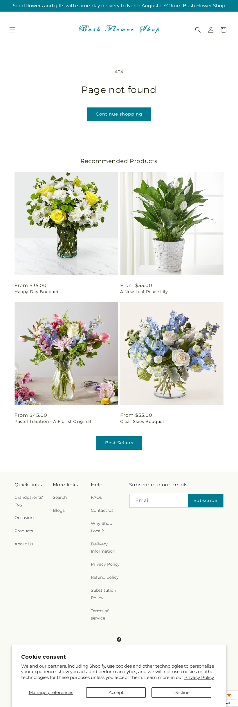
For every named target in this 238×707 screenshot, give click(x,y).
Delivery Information (103, 547)
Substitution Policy (103, 594)
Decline (181, 692)
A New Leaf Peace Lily (144, 291)
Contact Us (102, 510)
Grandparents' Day (29, 501)
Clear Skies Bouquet (142, 421)
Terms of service (100, 614)
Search (60, 497)
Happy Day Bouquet (37, 291)
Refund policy (105, 577)
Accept (116, 692)
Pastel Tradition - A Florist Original (53, 421)
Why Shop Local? (101, 527)
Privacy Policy (199, 677)
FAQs (96, 497)
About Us (24, 544)
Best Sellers (119, 442)
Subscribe (205, 500)
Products (24, 531)
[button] (12, 29)
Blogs (59, 510)
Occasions (25, 517)
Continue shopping (119, 114)
